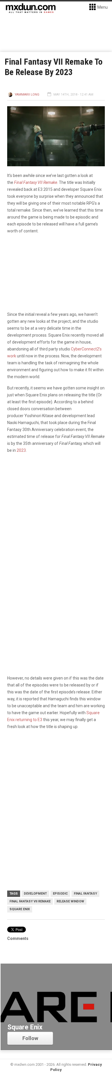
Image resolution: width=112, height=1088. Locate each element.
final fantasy (85, 893)
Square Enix (19, 909)
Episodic (60, 893)
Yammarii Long (27, 94)
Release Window (70, 901)
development (35, 893)
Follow (30, 1038)
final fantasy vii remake (30, 901)
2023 (21, 450)
